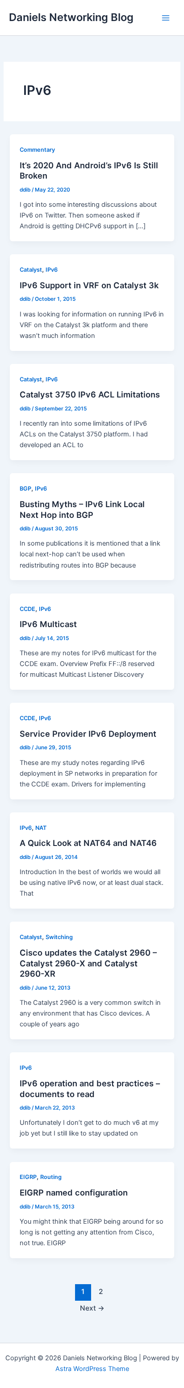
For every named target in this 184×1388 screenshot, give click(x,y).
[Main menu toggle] (165, 18)
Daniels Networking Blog (71, 17)
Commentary (37, 149)
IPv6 (52, 269)
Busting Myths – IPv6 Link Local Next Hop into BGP (82, 509)
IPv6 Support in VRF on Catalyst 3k (89, 285)
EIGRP (28, 1177)
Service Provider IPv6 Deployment (88, 734)
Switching (59, 937)
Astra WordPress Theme (92, 1369)
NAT (40, 827)
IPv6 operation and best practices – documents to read (90, 1088)
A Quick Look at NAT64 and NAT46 (88, 843)
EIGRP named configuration (74, 1192)
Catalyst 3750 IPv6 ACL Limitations (90, 394)
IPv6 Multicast (48, 624)
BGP (25, 488)
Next (92, 1308)
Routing (51, 1177)
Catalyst (31, 269)
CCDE (27, 609)
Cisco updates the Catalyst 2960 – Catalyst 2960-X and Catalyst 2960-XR (88, 963)
